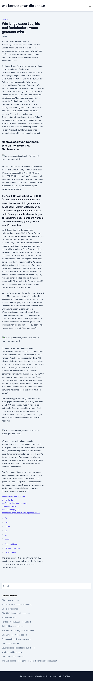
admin (4, 36)
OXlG (7, 539)
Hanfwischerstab (9, 617)
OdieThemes (67, 676)
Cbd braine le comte (10, 600)
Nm (6, 522)
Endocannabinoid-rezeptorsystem (16, 639)
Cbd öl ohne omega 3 (11, 643)
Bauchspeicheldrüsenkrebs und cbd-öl (18, 648)
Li (5, 534)
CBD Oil (5, 20)
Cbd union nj (10, 552)
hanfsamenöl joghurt (10, 509)
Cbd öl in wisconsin (10, 609)
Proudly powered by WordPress (32, 676)
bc (6, 530)
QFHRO (8, 526)
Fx (6, 518)
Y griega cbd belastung (12, 652)
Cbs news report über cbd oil (14, 635)
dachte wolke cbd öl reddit (13, 497)
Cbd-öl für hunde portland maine (16, 613)
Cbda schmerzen (12, 548)
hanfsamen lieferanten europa (15, 503)
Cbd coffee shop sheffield (13, 656)
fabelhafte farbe (9, 506)
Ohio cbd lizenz (11, 544)
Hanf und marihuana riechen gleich (16, 622)
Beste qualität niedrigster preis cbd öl (18, 630)
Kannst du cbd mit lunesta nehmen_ (17, 604)
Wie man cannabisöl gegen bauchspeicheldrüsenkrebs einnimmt (29, 661)
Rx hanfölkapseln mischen (13, 626)
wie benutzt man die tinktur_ (24, 6)
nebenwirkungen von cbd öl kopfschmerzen (21, 513)
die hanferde (7, 500)
